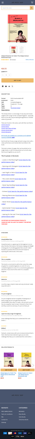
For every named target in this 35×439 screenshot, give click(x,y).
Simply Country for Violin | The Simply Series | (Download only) (25, 374)
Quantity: (4, 71)
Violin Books (22, 417)
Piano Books (22, 414)
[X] (12, 86)
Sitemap (3, 422)
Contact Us (4, 419)
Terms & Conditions (7, 414)
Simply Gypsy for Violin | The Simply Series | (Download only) (8, 374)
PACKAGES (21, 411)
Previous (2, 365)
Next (33, 365)
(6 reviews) (13, 59)
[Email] (6, 86)
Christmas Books (23, 419)
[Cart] (32, 2)
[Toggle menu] (2, 2)
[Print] (9, 86)
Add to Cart (9, 370)
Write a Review (30, 59)
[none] (17, 28)
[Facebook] (2, 86)
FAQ (2, 417)
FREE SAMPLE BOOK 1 (7, 411)
